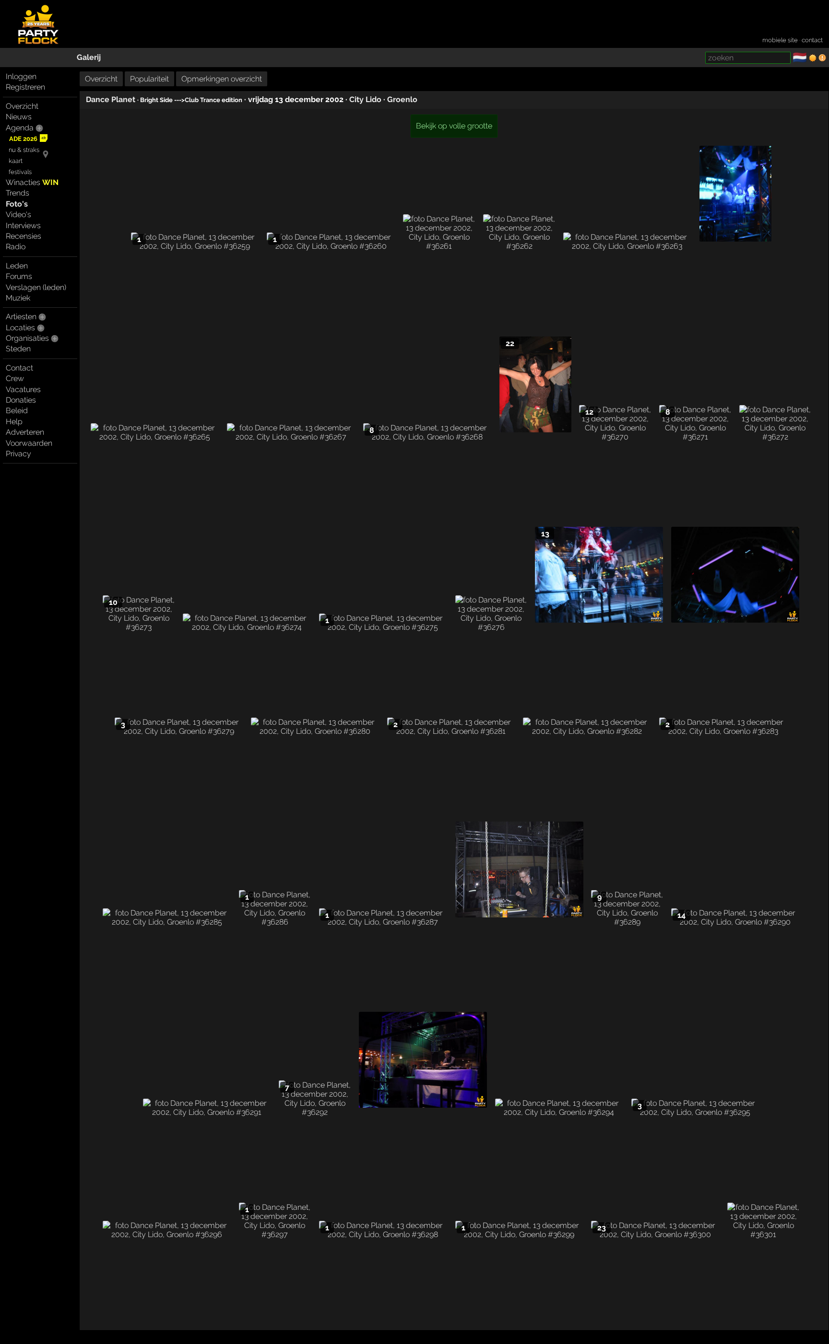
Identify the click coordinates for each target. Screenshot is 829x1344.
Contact (19, 367)
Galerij (89, 57)
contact (812, 40)
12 (589, 412)
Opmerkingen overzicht (221, 78)
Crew (15, 378)
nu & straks (24, 149)
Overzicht (22, 106)
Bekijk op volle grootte (454, 125)
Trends (17, 192)
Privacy (18, 453)
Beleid (17, 410)
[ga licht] (813, 58)
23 (601, 1227)
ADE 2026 (23, 138)
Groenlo (402, 99)
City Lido (365, 99)
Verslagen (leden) (36, 287)
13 (545, 533)
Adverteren (25, 432)
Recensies (23, 236)
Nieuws (19, 116)
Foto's (17, 204)
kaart (16, 160)
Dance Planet (110, 99)
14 (681, 915)
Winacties (32, 182)
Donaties (21, 400)
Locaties (20, 327)
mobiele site (780, 40)
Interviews (23, 225)
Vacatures (23, 389)
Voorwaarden (29, 443)
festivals (20, 171)
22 (510, 343)
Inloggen (21, 76)
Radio (15, 246)
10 (113, 602)
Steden (18, 348)
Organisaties (27, 338)
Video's (18, 214)
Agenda (20, 127)
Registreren (25, 87)
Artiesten (21, 316)
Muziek (18, 297)
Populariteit (149, 78)
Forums (19, 276)
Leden (17, 265)
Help (14, 421)
